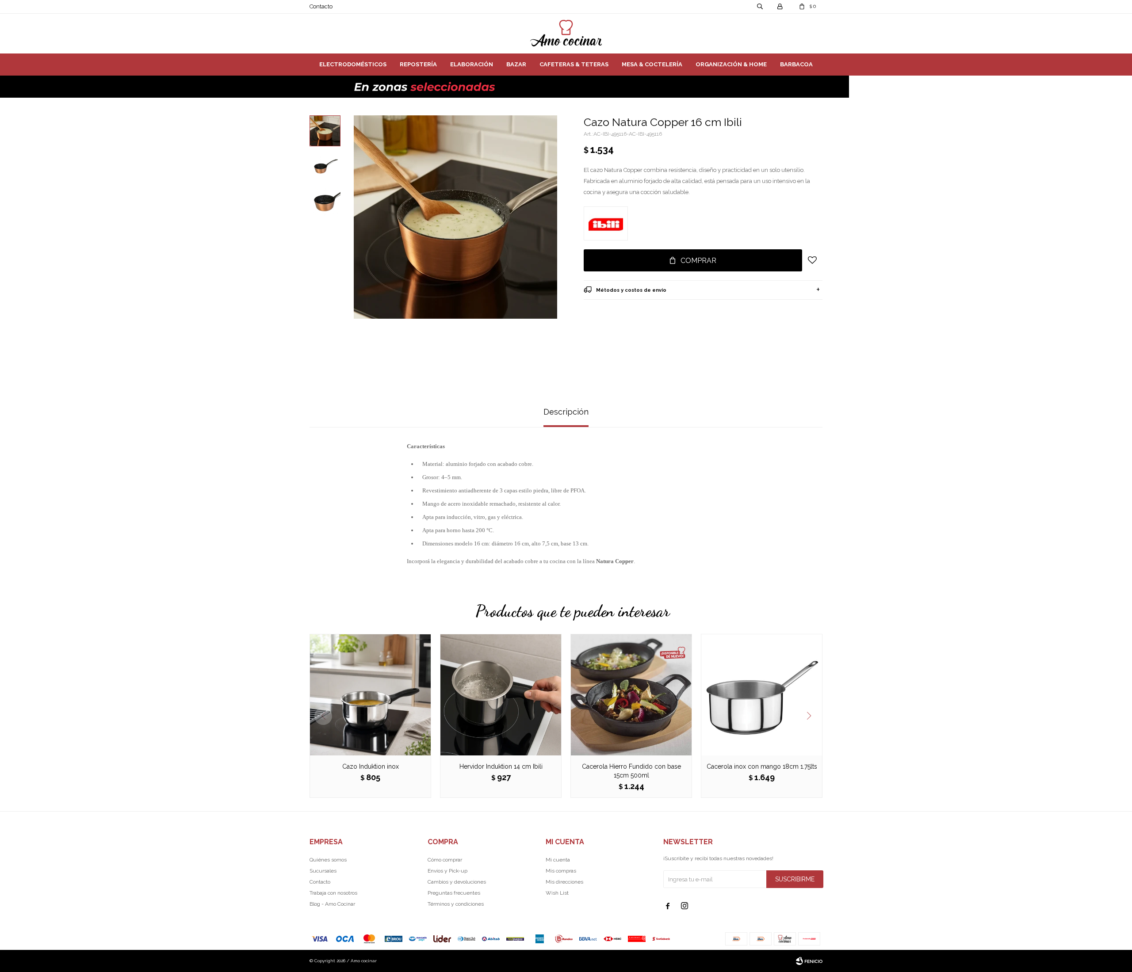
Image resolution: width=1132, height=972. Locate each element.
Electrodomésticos (352, 64)
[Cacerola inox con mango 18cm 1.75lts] (761, 694)
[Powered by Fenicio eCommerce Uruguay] (809, 961)
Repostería (418, 64)
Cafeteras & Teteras (573, 64)
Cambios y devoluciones (457, 882)
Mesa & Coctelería (652, 64)
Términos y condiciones (456, 904)
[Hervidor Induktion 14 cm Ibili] (501, 694)
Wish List (557, 893)
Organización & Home (731, 64)
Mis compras (561, 871)
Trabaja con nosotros (333, 893)
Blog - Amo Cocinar (332, 904)
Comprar (698, 260)
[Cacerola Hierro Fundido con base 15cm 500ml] (631, 694)
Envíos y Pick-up (447, 871)
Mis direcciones (564, 882)
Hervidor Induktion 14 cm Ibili (501, 766)
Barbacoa (796, 64)
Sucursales (323, 871)
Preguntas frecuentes (454, 893)
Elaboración (471, 64)
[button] (812, 716)
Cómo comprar (445, 860)
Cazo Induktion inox (370, 766)
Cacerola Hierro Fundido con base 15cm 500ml (631, 771)
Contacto (321, 6)
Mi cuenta (558, 860)
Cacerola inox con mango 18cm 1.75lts (762, 766)
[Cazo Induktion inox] (370, 694)
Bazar (516, 64)
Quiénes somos (328, 860)
